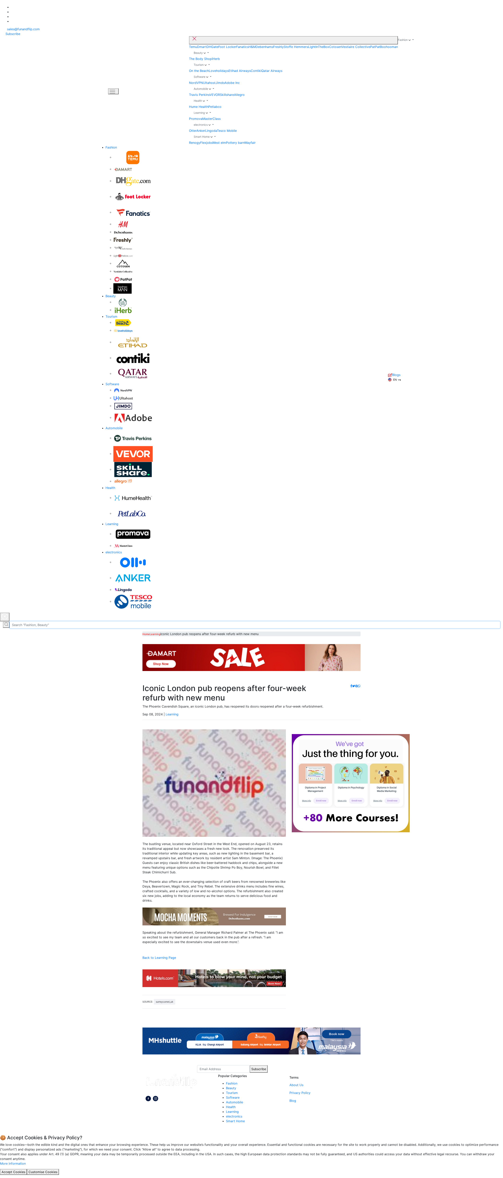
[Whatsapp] (359, 686)
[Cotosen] (123, 263)
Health (110, 488)
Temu (193, 47)
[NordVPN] (123, 390)
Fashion (111, 147)
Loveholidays (219, 71)
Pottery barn (235, 143)
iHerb (216, 59)
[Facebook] (351, 686)
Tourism (111, 316)
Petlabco (214, 107)
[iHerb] (123, 310)
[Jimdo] (123, 406)
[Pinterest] (356, 686)
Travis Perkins (199, 95)
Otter (192, 131)
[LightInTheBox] (123, 255)
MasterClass (211, 119)
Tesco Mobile (227, 131)
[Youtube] (155, 1099)
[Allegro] (123, 481)
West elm (219, 143)
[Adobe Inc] (133, 417)
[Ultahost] (123, 398)
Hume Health (198, 107)
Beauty (111, 296)
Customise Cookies (42, 1172)
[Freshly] (123, 240)
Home (146, 634)
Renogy (194, 143)
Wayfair (250, 143)
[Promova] (133, 534)
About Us (296, 1085)
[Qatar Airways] (133, 373)
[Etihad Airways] (133, 342)
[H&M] (123, 224)
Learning (112, 524)
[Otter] (133, 562)
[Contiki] (133, 358)
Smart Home (235, 1121)
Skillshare (227, 95)
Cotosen (335, 47)
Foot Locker (227, 47)
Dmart (202, 47)
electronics (114, 552)
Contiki (256, 71)
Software (112, 384)
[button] (394, 379)
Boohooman (389, 47)
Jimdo (220, 83)
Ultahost (209, 83)
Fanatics (242, 47)
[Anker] (133, 578)
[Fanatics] (133, 212)
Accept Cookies (13, 1172)
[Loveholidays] (123, 330)
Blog (292, 1101)
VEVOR (214, 95)
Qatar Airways (271, 71)
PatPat (375, 47)
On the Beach (199, 71)
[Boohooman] (122, 288)
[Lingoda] (123, 589)
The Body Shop (200, 59)
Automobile (114, 428)
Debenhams (264, 47)
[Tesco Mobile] (133, 601)
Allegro (239, 95)
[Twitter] (353, 686)
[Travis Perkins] (133, 438)
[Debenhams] (123, 232)
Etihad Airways (240, 71)
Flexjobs (206, 143)
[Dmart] (123, 169)
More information (13, 1163)
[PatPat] (123, 279)
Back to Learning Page (159, 958)
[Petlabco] (133, 513)
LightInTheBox (318, 47)
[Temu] (133, 157)
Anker (200, 131)
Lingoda (211, 131)
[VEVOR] (133, 454)
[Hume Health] (133, 498)
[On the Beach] (123, 322)
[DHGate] (133, 181)
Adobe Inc (232, 83)
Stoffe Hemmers (296, 47)
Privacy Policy (299, 1093)
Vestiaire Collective (355, 47)
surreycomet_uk (164, 1001)
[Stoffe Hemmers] (123, 247)
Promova (195, 119)
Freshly (278, 47)
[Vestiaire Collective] (123, 271)
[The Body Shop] (123, 302)
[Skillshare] (133, 469)
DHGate (212, 47)
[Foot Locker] (133, 196)
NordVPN (196, 83)
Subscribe (258, 1069)
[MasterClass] (123, 545)
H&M (252, 47)
